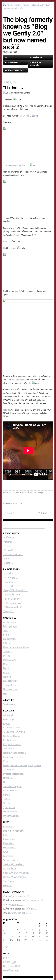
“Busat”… (8, 562)
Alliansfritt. (8, 714)
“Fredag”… (8, 611)
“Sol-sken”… (43, 513)
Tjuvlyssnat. (9, 807)
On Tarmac (9, 769)
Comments (11, 966)
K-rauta (17, 234)
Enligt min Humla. (12, 744)
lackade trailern (19, 379)
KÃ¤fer (6, 643)
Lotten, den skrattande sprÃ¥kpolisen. (22, 765)
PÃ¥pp (30, 492)
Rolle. (6, 782)
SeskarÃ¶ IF (9, 868)
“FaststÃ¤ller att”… (12, 598)
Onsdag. (7, 651)
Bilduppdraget (10, 626)
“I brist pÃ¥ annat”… (13, 594)
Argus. (6, 723)
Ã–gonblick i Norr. (12, 727)
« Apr (5, 946)
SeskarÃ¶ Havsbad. (13, 864)
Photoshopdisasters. (13, 773)
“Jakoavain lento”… (13, 554)
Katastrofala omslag (13, 756)
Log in (6, 957)
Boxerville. (8, 826)
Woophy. (7, 885)
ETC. (5, 834)
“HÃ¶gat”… (17, 904)
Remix (6, 668)
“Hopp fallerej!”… (11, 586)
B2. (6, 57)
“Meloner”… (9, 541)
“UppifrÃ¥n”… (10, 573)
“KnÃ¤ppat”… (10, 537)
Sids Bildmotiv (10, 680)
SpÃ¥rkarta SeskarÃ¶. (35, 63)
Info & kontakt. (12, 62)
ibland (24, 165)
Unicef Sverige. (11, 815)
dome (6, 634)
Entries (9, 961)
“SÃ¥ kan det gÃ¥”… (13, 602)
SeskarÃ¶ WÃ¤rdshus (14, 876)
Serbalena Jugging (12, 786)
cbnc (5, 630)
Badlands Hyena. (12, 735)
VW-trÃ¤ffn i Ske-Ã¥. (14, 70)
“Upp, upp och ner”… (22, 912)
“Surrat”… (8, 558)
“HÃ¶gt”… (11, 513)
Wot (5, 693)
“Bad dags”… (10, 581)
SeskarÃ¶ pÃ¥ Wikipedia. (16, 872)
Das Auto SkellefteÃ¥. (14, 830)
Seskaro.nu (9, 704)
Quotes (7, 664)
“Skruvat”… (9, 550)
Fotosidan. (8, 843)
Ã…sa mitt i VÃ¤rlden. (14, 731)
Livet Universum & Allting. (16, 647)
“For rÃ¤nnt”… (10, 577)
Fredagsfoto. (9, 638)
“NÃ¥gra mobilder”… (13, 607)
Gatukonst (8, 748)
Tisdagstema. (10, 685)
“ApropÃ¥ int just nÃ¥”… (15, 590)
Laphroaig (8, 855)
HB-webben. (9, 847)
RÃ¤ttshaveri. (10, 777)
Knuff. (6, 851)
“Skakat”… (8, 545)
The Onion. (8, 881)
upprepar (14, 165)
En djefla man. (10, 740)
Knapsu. (7, 761)
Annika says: (9, 622)
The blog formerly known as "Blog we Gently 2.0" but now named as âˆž (28, 33)
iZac (14, 492)
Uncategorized (10, 689)
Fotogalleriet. (9, 839)
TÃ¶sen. (7, 798)
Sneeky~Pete (10, 790)
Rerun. (6, 672)
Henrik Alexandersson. (14, 752)
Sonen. (6, 794)
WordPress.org (11, 970)
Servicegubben (10, 860)
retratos (7, 676)
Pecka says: (38, 492)
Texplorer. (8, 803)
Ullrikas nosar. (10, 811)
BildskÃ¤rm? (36, 57)
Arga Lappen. (10, 719)
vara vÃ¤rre (24, 115)
